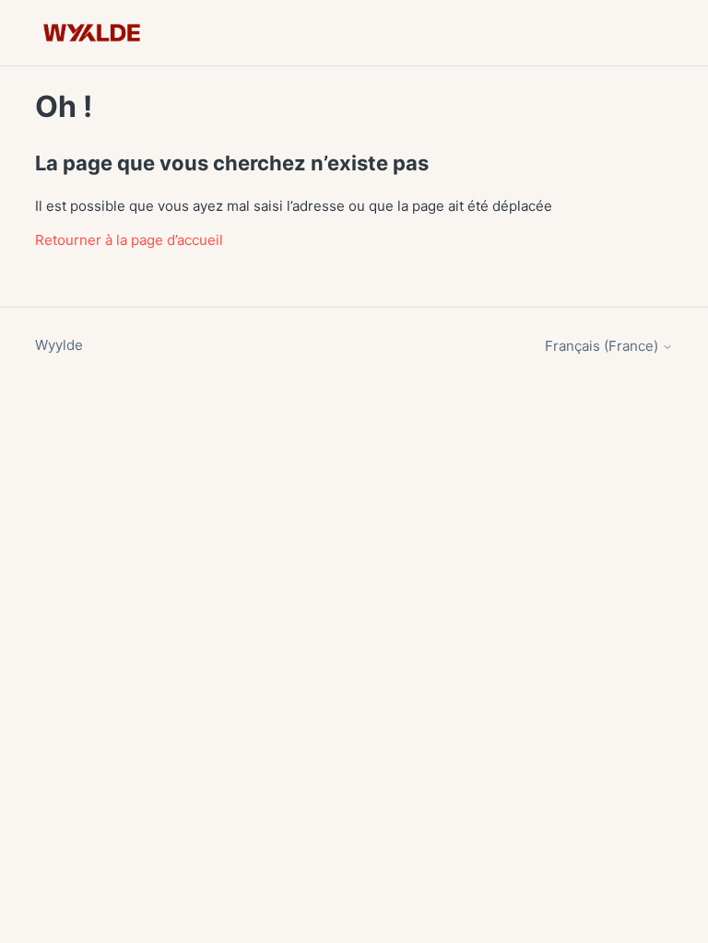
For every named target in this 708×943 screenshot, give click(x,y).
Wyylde (59, 345)
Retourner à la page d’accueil (129, 240)
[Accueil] (91, 33)
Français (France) (603, 346)
